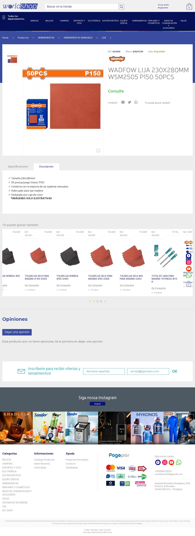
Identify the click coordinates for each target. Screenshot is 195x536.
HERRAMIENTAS (46, 38)
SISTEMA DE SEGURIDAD (15, 503)
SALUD (5, 499)
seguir (97, 403)
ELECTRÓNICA (9, 472)
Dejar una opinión (17, 332)
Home (5, 38)
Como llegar (40, 468)
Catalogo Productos (44, 460)
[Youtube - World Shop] (189, 269)
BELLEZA (6, 460)
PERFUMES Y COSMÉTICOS (16, 487)
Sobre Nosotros (42, 464)
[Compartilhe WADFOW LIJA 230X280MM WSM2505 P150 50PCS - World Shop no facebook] (123, 102)
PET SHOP (7, 511)
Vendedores (72, 468)
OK (174, 371)
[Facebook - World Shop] (189, 255)
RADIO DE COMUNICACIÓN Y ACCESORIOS (17, 493)
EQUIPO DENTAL (10, 480)
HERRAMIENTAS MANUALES (78, 38)
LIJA (104, 38)
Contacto (71, 464)
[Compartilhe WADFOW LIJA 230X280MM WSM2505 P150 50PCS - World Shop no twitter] (129, 102)
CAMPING (7, 464)
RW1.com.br (108, 532)
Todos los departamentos (16, 17)
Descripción (46, 167)
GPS (4, 507)
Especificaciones (18, 167)
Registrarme (163, 7)
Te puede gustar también (157, 103)
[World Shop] (20, 6)
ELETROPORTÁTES (11, 476)
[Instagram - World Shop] (189, 262)
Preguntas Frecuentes (77, 460)
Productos (23, 38)
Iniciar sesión (163, 5)
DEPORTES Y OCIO (11, 468)
